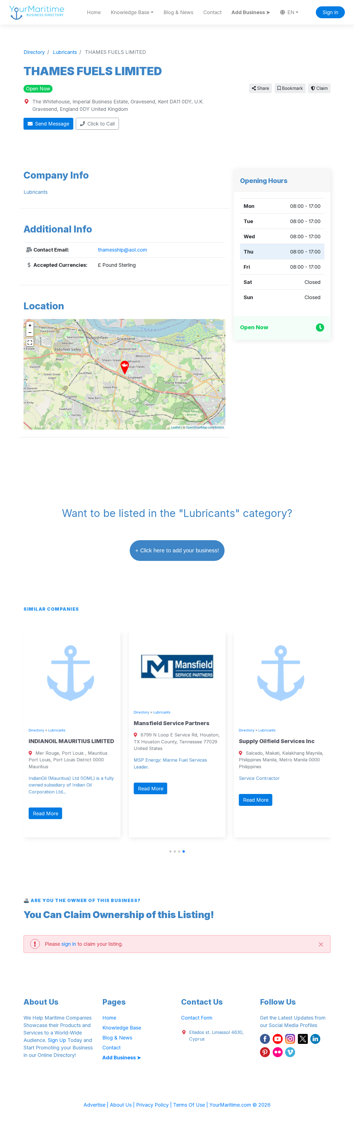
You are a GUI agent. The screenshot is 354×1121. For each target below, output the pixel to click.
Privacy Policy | (154, 1105)
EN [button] (290, 12)
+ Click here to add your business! (177, 550)
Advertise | (97, 1105)
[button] (170, 851)
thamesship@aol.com (122, 250)
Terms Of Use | (191, 1105)
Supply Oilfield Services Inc (276, 741)
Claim (321, 88)
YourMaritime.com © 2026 (239, 1105)
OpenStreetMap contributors (205, 427)
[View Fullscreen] (29, 342)
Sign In (330, 12)
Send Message (51, 124)
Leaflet (175, 427)
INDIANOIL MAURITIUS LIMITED (71, 741)
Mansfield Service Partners (171, 723)
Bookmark (292, 88)
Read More (45, 813)
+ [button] (30, 325)
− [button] (30, 332)
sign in (68, 944)
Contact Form (196, 1018)
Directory (36, 730)
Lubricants (56, 730)
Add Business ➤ (250, 12)
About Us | (123, 1105)
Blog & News (178, 12)
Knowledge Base (121, 1028)
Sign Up (57, 1040)
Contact (212, 12)
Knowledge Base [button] (130, 12)
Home (94, 12)
